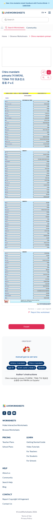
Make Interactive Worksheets (15, 425)
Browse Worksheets (11, 430)
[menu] (49, 12)
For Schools (31, 460)
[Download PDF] (49, 72)
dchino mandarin (17, 363)
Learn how (26, 5)
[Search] (5, 19)
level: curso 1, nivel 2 (26, 367)
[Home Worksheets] (2, 28)
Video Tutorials (32, 447)
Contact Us (7, 504)
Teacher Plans (8, 442)
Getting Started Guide (35, 442)
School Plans (7, 447)
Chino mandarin (36, 363)
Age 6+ (11, 367)
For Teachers (31, 451)
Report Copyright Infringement (15, 499)
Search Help (7, 482)
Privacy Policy (26, 518)
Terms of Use (26, 516)
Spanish (41, 367)
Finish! (26, 327)
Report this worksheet (40, 312)
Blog (4, 487)
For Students (31, 456)
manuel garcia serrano (26, 357)
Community (7, 477)
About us (6, 473)
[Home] (13, 12)
